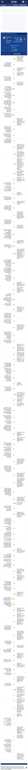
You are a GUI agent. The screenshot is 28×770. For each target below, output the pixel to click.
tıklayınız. (10, 769)
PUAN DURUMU (23, 5)
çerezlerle (19, 768)
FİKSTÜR (16, 5)
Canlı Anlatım (17, 53)
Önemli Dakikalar (6, 53)
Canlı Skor (14, 2)
